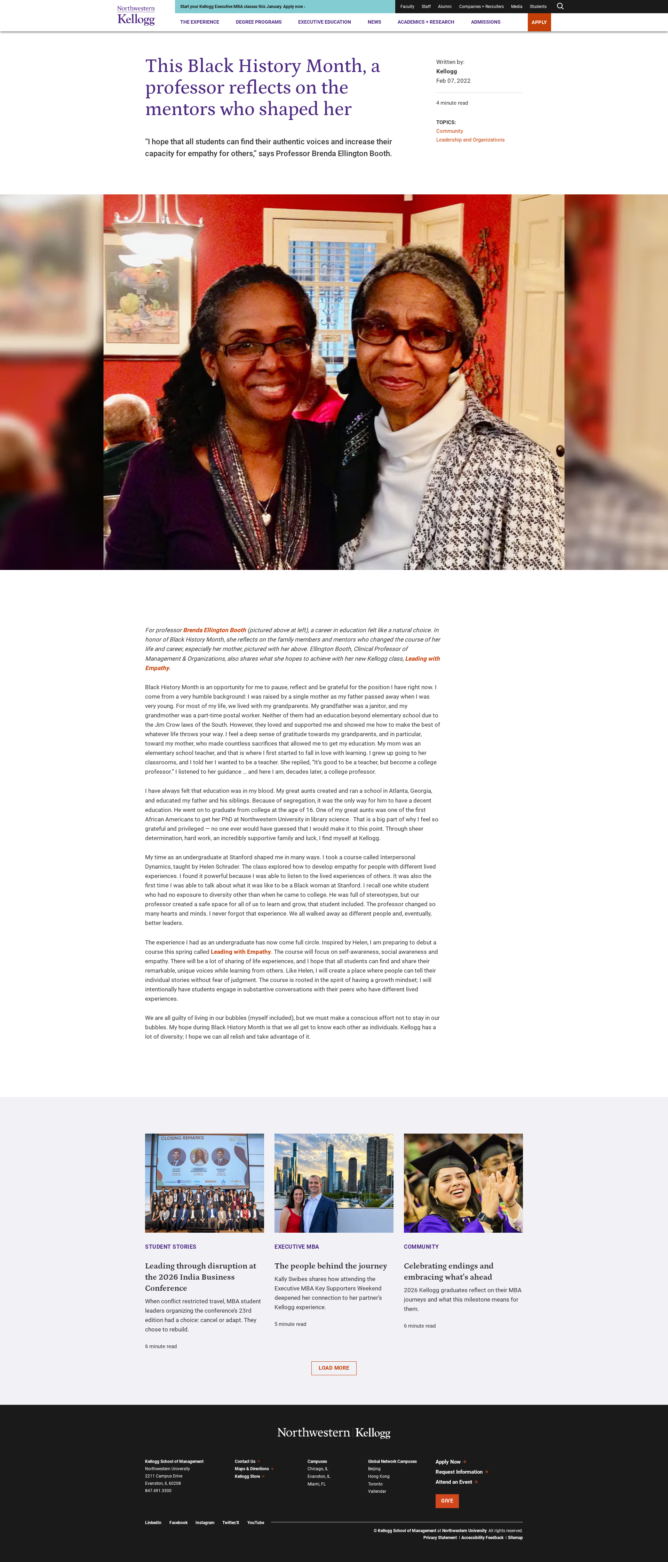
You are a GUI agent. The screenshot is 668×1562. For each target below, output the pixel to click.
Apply (539, 22)
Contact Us (245, 1461)
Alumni (445, 6)
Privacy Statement (440, 1537)
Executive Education (324, 22)
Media (517, 6)
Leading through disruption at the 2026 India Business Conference (200, 1277)
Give (447, 1501)
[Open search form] (560, 6)
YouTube (255, 1522)
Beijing (374, 1468)
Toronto (375, 1484)
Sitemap (515, 1537)
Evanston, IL (319, 1476)
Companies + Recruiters (481, 6)
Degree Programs (259, 22)
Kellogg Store (247, 1476)
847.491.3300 (158, 1490)
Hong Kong (379, 1476)
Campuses (317, 1461)
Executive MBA (297, 1246)
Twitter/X (230, 1522)
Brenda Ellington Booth (214, 630)
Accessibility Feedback (482, 1537)
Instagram (205, 1522)
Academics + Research (426, 22)
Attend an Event (454, 1482)
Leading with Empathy (241, 951)
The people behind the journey (331, 1266)
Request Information (459, 1472)
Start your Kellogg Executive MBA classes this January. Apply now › (242, 6)
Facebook (178, 1522)
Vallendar (377, 1491)
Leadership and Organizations (470, 140)
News (374, 22)
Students (538, 6)
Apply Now (448, 1462)
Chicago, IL (318, 1468)
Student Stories (171, 1246)
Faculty (407, 6)
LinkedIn (153, 1522)
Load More (334, 1368)
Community (449, 131)
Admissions (486, 22)
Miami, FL (317, 1484)
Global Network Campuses (392, 1461)
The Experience (199, 22)
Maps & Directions (252, 1468)
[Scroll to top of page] (532, 1526)
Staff (426, 6)
